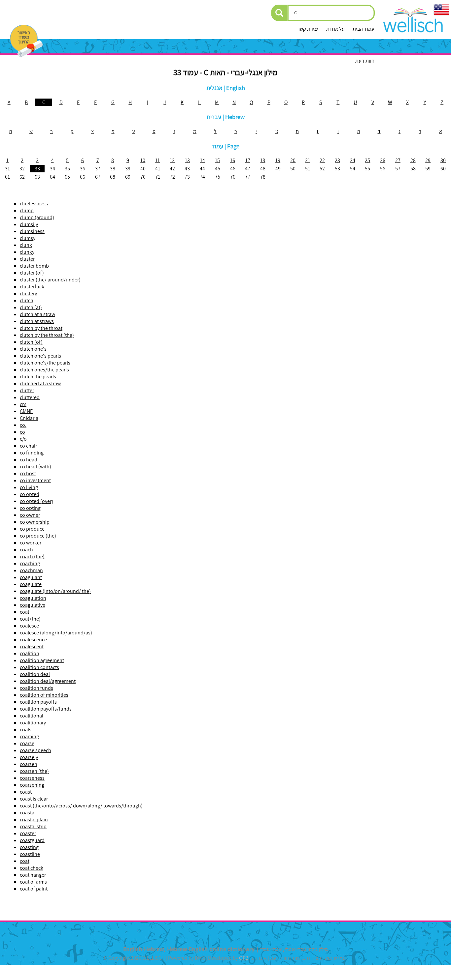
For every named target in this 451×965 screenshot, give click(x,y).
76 (232, 176)
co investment (35, 480)
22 (322, 160)
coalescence (33, 639)
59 (428, 168)
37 (97, 168)
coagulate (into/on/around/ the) (55, 591)
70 (143, 176)
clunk (26, 245)
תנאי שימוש (336, 957)
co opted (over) (36, 501)
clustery (28, 293)
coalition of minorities (44, 694)
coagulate (31, 584)
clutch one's (33, 348)
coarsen (28, 764)
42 (172, 168)
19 (277, 160)
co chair (28, 445)
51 (307, 168)
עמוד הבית (363, 28)
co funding (32, 452)
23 (337, 160)
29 (428, 160)
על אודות (335, 28)
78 (262, 176)
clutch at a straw (37, 314)
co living (29, 487)
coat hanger (33, 874)
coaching (30, 563)
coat (24, 861)
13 (187, 160)
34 (52, 168)
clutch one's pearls (40, 355)
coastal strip (33, 826)
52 (322, 168)
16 (232, 160)
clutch (26, 300)
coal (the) (30, 618)
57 (397, 168)
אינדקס (259, 957)
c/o (23, 438)
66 (82, 176)
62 (22, 176)
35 (67, 168)
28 (413, 160)
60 (443, 168)
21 (307, 160)
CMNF (26, 411)
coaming (29, 736)
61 (7, 176)
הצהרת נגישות (307, 957)
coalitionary (33, 722)
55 (367, 168)
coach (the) (32, 556)
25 (367, 160)
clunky (27, 252)
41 (157, 168)
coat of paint (34, 888)
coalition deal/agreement (48, 681)
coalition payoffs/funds (46, 708)
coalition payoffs (38, 701)
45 (217, 168)
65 (67, 176)
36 (82, 168)
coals (25, 729)
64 (52, 176)
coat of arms (33, 881)
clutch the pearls (38, 376)
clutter (27, 390)
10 (142, 160)
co (22, 431)
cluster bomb (34, 265)
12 (172, 160)
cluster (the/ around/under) (50, 279)
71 (157, 176)
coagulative (32, 604)
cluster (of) (32, 272)
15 (217, 160)
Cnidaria (29, 418)
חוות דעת (364, 60)
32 (22, 168)
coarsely (29, 757)
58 (413, 168)
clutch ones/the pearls (44, 369)
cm (23, 404)
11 (157, 160)
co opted (29, 494)
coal (24, 611)
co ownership (35, 521)
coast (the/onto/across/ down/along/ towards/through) (81, 805)
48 (262, 168)
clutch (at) (31, 307)
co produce (32, 528)
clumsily (29, 224)
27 (397, 160)
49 (278, 168)
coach (26, 549)
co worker (30, 542)
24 (352, 160)
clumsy (27, 238)
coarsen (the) (34, 771)
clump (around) (37, 217)
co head (28, 459)
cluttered (30, 397)
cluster (27, 258)
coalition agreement (42, 660)
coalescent (32, 646)
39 (127, 168)
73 (187, 176)
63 (37, 176)
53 (337, 168)
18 (262, 160)
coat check (31, 867)
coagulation (33, 598)
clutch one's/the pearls (45, 362)
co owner (30, 515)
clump (27, 210)
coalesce (29, 625)
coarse (27, 743)
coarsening (32, 784)
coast (26, 791)
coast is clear (34, 798)
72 (172, 176)
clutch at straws (37, 321)
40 (143, 168)
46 (232, 168)
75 (217, 176)
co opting (30, 508)
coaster (28, 833)
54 (352, 168)
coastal (28, 812)
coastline (30, 854)
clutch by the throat (41, 328)
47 (247, 168)
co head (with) (35, 466)
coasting (29, 847)
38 (112, 168)
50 (292, 168)
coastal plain (34, 819)
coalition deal (35, 674)
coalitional (31, 715)
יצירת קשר (307, 28)
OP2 (243, 957)
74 (202, 176)
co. (23, 425)
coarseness (32, 778)
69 (127, 176)
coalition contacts (39, 667)
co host (28, 473)
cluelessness (34, 203)
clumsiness (32, 231)
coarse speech (35, 750)
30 (443, 160)
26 (382, 160)
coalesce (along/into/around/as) (56, 632)
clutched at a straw (40, 383)
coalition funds (36, 688)
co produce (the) (38, 535)
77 (247, 176)
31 (7, 168)
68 (112, 176)
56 (382, 168)
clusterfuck (32, 286)
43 (187, 168)
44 (202, 168)
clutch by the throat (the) (47, 335)
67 (97, 176)
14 (202, 160)
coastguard (32, 840)
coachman (31, 570)
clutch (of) (31, 341)
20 (292, 160)
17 (247, 160)
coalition (29, 653)
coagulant (31, 577)
